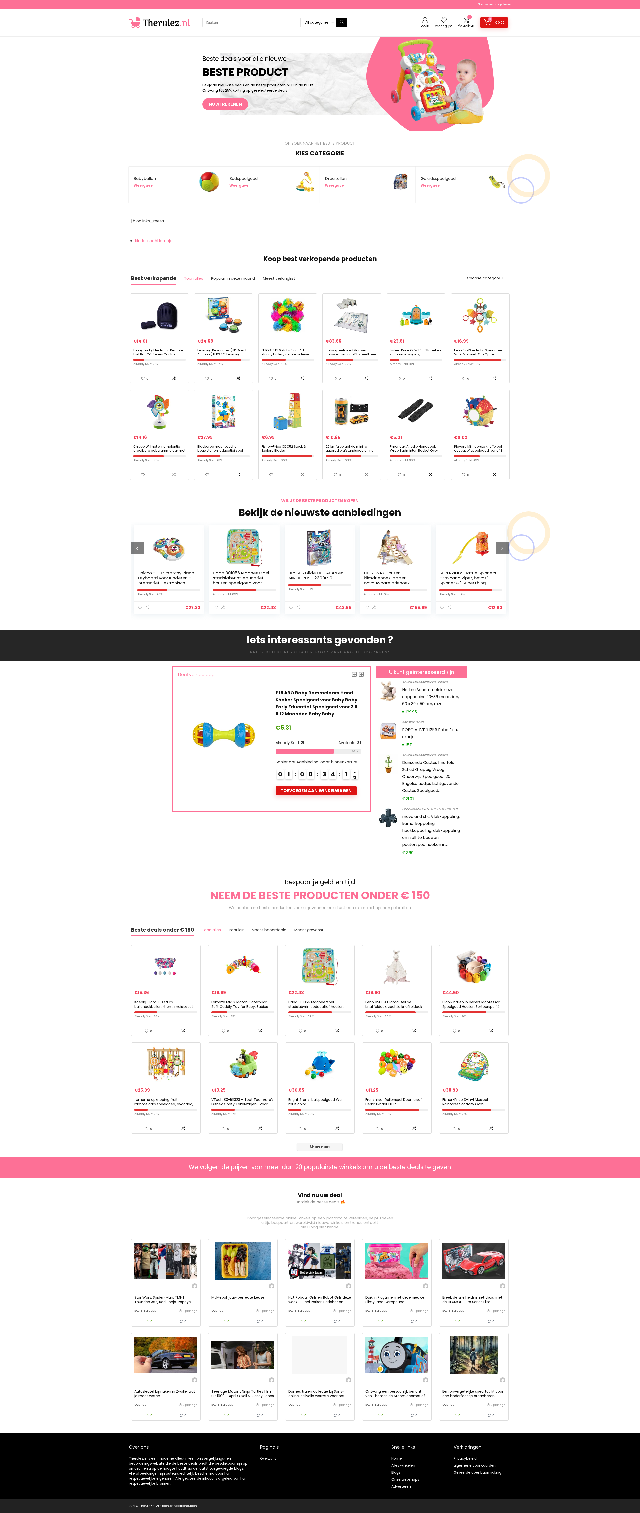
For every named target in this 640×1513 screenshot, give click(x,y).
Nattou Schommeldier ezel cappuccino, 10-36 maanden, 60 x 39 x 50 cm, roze (430, 697)
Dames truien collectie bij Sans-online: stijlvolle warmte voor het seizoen (316, 1396)
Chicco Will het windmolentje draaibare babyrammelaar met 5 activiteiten (160, 450)
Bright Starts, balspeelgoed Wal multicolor (315, 1102)
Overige (217, 1311)
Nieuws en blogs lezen (494, 4)
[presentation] (137, 548)
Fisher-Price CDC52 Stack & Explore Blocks (284, 448)
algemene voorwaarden (475, 1465)
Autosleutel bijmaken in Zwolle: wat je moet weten (164, 1393)
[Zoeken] (342, 22)
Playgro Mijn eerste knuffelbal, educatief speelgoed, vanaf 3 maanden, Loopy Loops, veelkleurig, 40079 (478, 452)
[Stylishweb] (195, 1287)
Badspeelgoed (413, 722)
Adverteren (401, 1486)
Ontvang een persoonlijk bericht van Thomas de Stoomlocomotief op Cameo (395, 1396)
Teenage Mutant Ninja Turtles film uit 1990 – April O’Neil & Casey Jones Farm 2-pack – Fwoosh (243, 1396)
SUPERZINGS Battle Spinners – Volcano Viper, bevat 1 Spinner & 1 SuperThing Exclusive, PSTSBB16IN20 (392, 580)
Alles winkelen (403, 1465)
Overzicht (268, 1458)
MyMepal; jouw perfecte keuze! (239, 1297)
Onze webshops (405, 1479)
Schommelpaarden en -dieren (425, 682)
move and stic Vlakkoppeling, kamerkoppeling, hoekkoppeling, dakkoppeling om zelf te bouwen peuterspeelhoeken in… (431, 830)
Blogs (396, 1472)
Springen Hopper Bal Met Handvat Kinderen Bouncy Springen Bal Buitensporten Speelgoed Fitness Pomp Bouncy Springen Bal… (468, 583)
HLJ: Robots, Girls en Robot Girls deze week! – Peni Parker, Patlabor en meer (319, 1302)
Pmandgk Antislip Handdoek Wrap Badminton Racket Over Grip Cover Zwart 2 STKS (414, 450)
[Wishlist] (444, 20)
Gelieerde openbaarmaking (478, 1472)
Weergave (143, 185)
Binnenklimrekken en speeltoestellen (430, 809)
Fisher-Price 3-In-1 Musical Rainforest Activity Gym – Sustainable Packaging (465, 1104)
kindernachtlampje (153, 241)
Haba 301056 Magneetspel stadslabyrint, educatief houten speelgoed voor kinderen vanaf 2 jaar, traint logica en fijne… (166, 583)
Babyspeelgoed (145, 1311)
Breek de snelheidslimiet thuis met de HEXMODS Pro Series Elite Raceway (472, 1302)
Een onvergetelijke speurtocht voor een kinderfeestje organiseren (473, 1393)
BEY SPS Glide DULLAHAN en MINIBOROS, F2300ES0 (240, 575)
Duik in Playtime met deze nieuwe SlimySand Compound (395, 1299)
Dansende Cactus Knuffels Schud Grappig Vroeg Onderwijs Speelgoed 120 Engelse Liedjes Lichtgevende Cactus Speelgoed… (430, 776)
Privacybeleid (465, 1458)
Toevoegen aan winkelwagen (316, 791)
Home (397, 1458)
